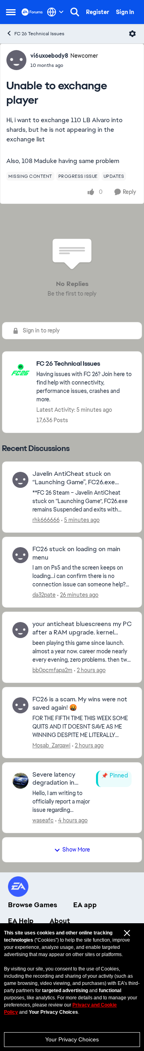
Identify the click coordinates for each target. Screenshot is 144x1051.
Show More (76, 849)
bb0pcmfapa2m (52, 670)
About (60, 920)
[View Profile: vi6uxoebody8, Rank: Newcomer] (16, 60)
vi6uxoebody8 (49, 55)
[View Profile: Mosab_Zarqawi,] (20, 705)
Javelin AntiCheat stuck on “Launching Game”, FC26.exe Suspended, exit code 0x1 (73, 478)
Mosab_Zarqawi (51, 745)
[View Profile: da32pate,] (20, 555)
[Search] (75, 12)
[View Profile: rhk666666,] (20, 480)
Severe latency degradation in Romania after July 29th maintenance (59, 779)
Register (97, 12)
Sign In (125, 12)
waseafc (43, 820)
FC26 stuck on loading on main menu (76, 553)
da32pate (44, 594)
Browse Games (32, 904)
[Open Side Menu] (11, 12)
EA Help (21, 920)
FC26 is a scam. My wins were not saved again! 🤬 (79, 703)
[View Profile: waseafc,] (20, 781)
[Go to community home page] (32, 11)
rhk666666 (46, 519)
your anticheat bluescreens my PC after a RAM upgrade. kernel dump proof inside (82, 628)
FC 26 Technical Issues (39, 33)
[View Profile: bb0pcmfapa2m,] (20, 630)
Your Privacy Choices (72, 1039)
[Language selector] (55, 12)
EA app (85, 904)
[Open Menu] (132, 33)
